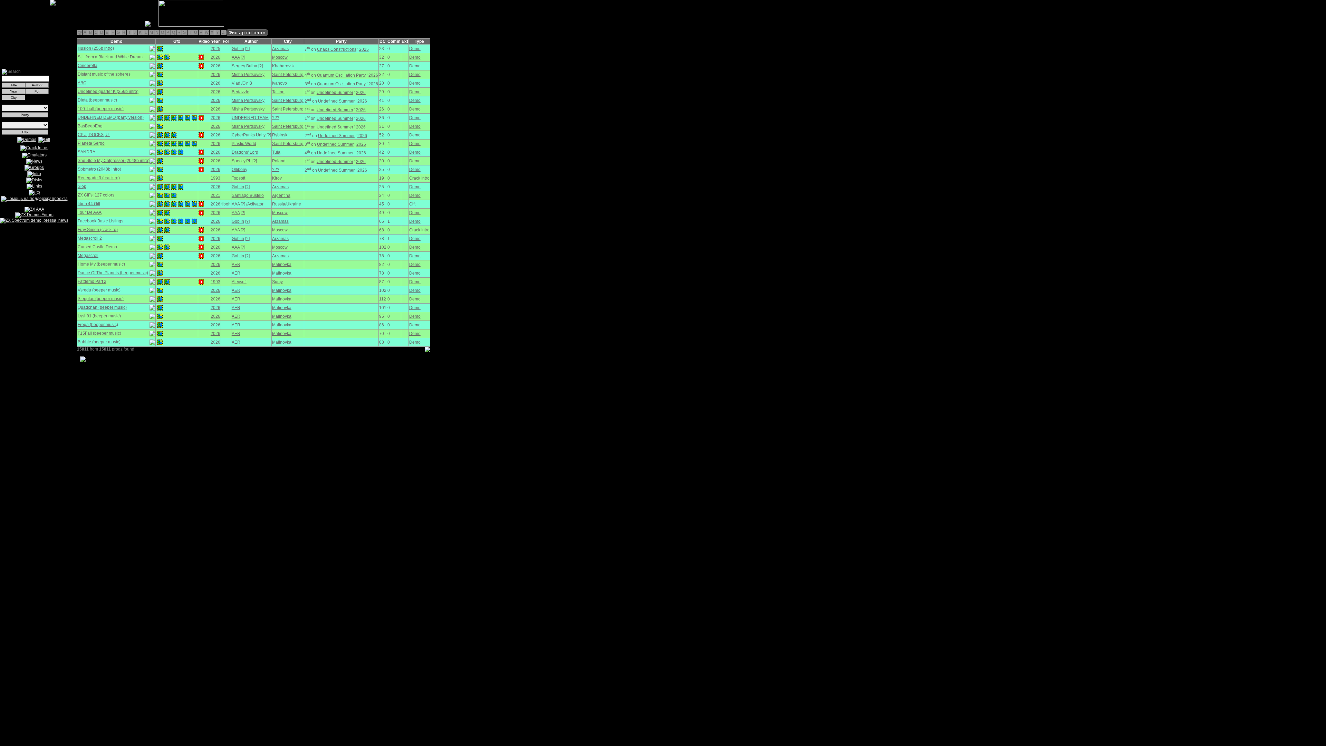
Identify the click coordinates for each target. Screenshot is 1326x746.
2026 (215, 57)
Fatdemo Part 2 (92, 281)
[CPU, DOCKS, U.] (160, 135)
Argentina (281, 195)
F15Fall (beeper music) (99, 333)
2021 (215, 195)
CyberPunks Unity (249, 135)
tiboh (226, 204)
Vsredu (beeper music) (99, 290)
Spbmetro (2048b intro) (99, 169)
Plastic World (244, 143)
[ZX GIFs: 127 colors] (160, 195)
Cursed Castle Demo (97, 247)
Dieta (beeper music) (97, 100)
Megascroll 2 (90, 238)
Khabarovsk (283, 66)
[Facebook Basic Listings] (160, 221)
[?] (247, 48)
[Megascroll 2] (160, 238)
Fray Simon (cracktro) (98, 229)
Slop (82, 186)
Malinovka (281, 264)
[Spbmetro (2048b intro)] (160, 169)
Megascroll (88, 255)
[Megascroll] (160, 256)
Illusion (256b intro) (96, 48)
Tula (276, 152)
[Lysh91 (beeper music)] (160, 316)
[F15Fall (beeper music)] (160, 333)
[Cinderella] (160, 66)
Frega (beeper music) (98, 324)
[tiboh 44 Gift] (160, 204)
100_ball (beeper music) (101, 108)
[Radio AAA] (3, 25)
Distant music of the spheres (104, 74)
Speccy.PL (241, 161)
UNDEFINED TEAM (250, 117)
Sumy (277, 281)
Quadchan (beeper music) (102, 307)
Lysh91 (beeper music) (99, 316)
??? (275, 117)
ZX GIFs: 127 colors (96, 195)
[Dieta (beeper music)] (160, 100)
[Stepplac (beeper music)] (160, 299)
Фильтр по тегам (247, 32)
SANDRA (86, 152)
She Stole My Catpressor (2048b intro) (114, 160)
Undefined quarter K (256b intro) (108, 91)
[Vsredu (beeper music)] (160, 290)
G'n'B (247, 83)
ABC (82, 82)
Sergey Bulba (244, 66)
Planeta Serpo (91, 143)
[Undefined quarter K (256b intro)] (160, 92)
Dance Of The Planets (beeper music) (113, 272)
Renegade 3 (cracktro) (99, 177)
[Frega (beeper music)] (160, 325)
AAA (236, 57)
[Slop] (160, 187)
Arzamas (280, 48)
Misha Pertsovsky (248, 74)
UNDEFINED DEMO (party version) (111, 117)
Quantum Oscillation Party (341, 75)
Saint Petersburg (288, 74)
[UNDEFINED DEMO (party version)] (160, 118)
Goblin (238, 48)
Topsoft (238, 178)
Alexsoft (239, 281)
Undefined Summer (335, 92)
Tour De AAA (90, 212)
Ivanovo (279, 83)
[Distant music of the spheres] (160, 74)
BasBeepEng (90, 126)
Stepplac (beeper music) (101, 298)
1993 (215, 178)
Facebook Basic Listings (100, 221)
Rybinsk (279, 135)
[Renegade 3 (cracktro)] (160, 178)
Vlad (236, 83)
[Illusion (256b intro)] (160, 48)
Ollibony (239, 169)
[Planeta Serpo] (160, 143)
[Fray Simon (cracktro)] (160, 230)
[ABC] (160, 83)
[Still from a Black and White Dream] (160, 57)
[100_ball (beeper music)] (160, 109)
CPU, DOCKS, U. (94, 134)
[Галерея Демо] (39, 25)
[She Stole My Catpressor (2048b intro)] (160, 161)
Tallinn (278, 91)
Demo (415, 48)
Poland (279, 161)
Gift (412, 204)
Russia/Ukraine (286, 204)
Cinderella (87, 65)
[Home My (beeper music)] (160, 264)
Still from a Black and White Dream (110, 57)
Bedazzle (240, 91)
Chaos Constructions (336, 49)
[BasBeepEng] (160, 126)
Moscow (280, 57)
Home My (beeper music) (101, 264)
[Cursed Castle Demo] (160, 247)
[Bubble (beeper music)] (160, 342)
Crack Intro (419, 178)
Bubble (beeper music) (99, 341)
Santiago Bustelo (248, 195)
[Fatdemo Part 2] (160, 282)
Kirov (277, 178)
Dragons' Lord (245, 152)
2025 (215, 48)
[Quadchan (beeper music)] (160, 307)
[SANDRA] (160, 152)
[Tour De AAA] (160, 213)
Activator (255, 204)
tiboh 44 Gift (89, 203)
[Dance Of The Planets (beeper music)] (160, 273)
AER (236, 264)
